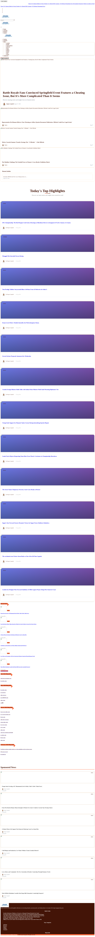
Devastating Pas (4, 6)
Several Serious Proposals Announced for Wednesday (16, 356)
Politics (7, 50)
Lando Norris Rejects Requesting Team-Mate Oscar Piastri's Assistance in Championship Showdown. (29, 456)
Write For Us (3, 934)
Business (5, 31)
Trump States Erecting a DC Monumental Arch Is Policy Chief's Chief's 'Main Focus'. (15, 613)
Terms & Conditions (10, 934)
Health (7, 44)
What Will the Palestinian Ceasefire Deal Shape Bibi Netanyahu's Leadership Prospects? (15, 666)
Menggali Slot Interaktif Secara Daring (12, 256)
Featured (5, 40)
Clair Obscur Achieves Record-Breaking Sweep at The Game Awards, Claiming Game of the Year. (23, 915)
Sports (7, 51)
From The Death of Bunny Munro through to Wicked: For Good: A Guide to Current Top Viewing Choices (18, 624)
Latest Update (4, 1)
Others (7, 49)
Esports (5, 32)
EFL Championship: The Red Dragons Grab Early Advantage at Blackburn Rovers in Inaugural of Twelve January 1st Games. (36, 222)
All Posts (5, 30)
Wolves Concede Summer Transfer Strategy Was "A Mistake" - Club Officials (23, 142)
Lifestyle (8, 46)
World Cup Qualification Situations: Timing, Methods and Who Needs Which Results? (21, 916)
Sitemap (15, 934)
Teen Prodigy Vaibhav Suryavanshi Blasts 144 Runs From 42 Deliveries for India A (24, 289)
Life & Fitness (9, 45)
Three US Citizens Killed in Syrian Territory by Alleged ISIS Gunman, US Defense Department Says (30, 3)
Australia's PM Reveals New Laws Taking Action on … (15, 176)
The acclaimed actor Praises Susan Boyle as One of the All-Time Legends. (22, 556)
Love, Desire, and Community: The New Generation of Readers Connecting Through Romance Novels (18, 656)
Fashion (5, 39)
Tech (7, 53)
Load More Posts (4, 671)
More (4, 41)
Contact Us (5, 55)
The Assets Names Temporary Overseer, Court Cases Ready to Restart (21, 489)
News (7, 48)
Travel (7, 54)
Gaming (8, 43)
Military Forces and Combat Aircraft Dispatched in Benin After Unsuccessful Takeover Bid (22, 919)
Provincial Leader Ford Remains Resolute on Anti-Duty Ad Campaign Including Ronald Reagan (23, 914)
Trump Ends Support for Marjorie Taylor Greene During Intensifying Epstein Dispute (25, 423)
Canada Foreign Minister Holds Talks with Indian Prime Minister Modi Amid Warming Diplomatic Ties (30, 389)
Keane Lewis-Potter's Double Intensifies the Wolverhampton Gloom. (20, 322)
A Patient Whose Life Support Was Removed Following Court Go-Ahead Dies (14, 634)
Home (4, 29)
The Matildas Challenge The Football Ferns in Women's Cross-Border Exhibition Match (26, 162)
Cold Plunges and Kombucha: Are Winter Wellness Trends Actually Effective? (14, 645)
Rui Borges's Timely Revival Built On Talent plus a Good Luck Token (18, 918)
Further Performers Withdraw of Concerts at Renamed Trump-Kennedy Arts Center (21, 913)
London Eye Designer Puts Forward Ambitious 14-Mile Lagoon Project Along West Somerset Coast (29, 589)
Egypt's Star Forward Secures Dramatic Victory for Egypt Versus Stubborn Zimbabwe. (26, 523)
